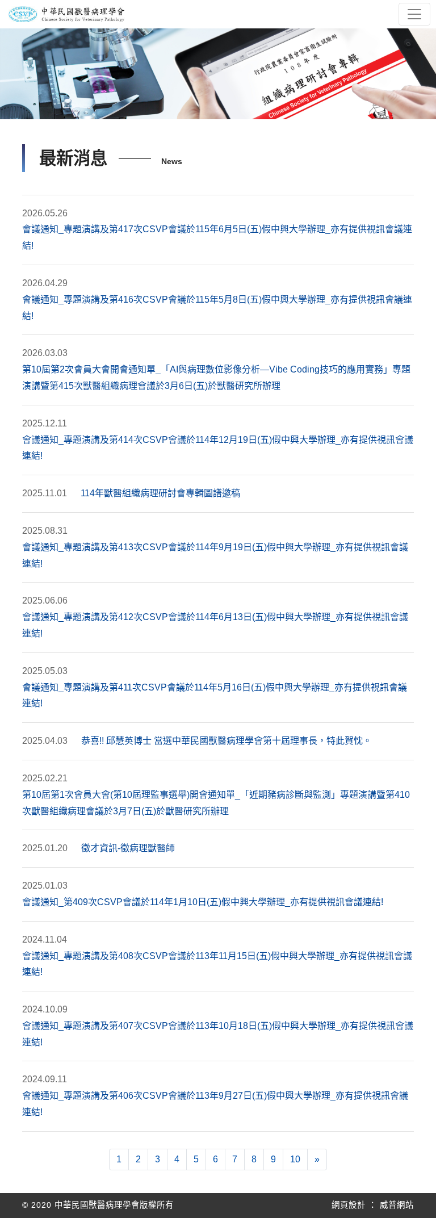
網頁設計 (349, 1204)
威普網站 (397, 1204)
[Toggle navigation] (414, 14)
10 (295, 1159)
